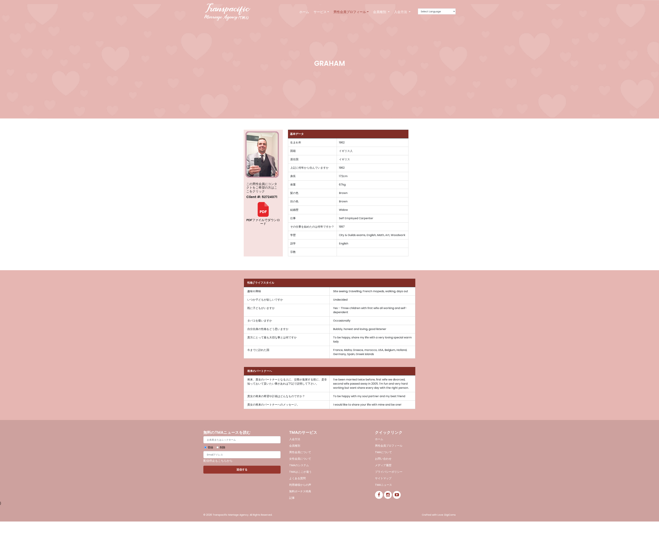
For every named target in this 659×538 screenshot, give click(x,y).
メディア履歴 (383, 465)
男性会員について (300, 452)
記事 (292, 498)
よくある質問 (297, 478)
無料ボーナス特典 (300, 491)
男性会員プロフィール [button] (349, 12)
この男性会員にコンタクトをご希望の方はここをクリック (261, 187)
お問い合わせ (383, 459)
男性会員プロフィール (388, 446)
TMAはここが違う (300, 472)
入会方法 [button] (401, 12)
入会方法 (294, 439)
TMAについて (383, 452)
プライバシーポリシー (388, 472)
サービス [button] (320, 12)
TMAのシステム (299, 465)
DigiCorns (450, 515)
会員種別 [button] (380, 12)
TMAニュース (383, 485)
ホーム (304, 12)
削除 (222, 447)
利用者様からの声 (300, 485)
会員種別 (294, 446)
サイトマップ (383, 478)
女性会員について (300, 459)
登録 (210, 447)
